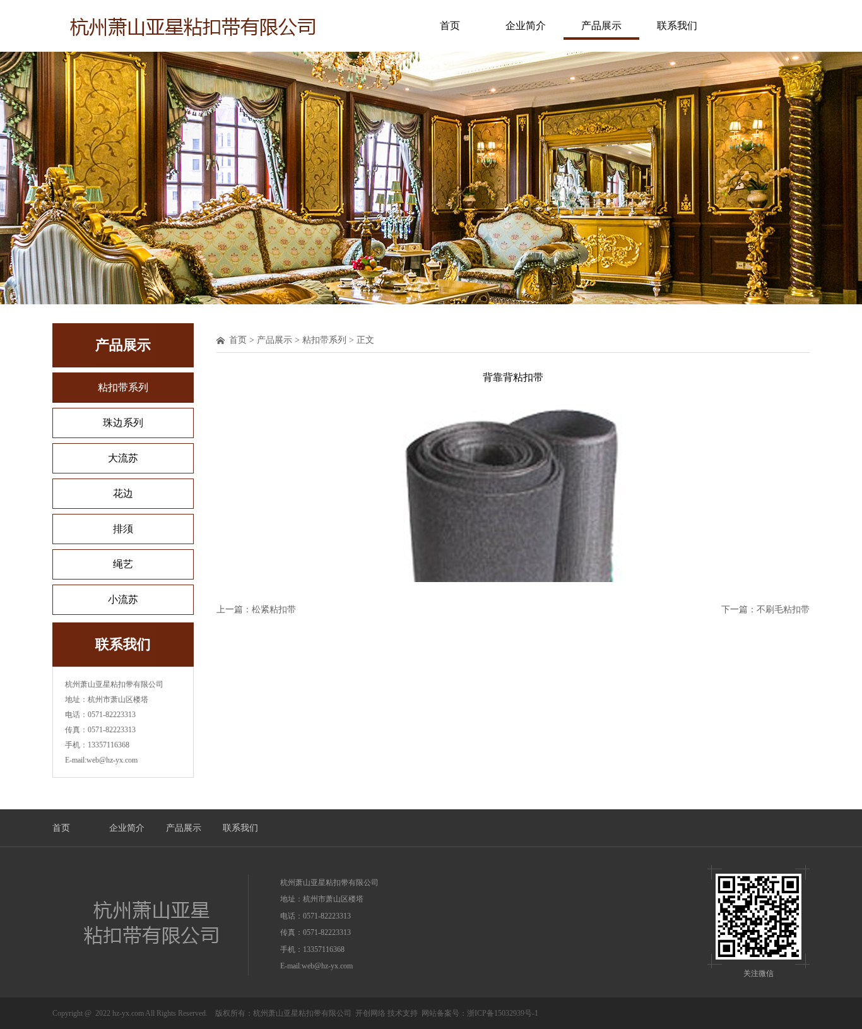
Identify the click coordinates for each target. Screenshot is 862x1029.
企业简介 (525, 25)
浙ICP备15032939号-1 (502, 1013)
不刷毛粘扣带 (783, 609)
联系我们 (677, 25)
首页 (450, 25)
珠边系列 (123, 422)
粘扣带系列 (123, 387)
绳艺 (123, 564)
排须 (123, 528)
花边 (123, 493)
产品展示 (601, 25)
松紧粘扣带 (274, 609)
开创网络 (370, 1013)
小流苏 (123, 599)
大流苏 (123, 458)
